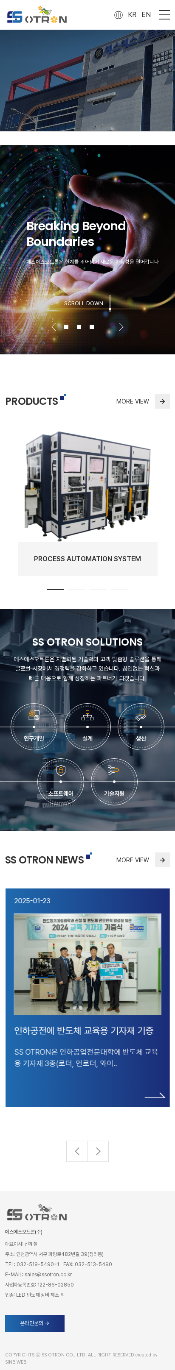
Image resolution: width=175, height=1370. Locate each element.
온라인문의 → (35, 1323)
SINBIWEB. (16, 1362)
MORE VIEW (141, 401)
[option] (87, 249)
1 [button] (55, 589)
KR (132, 15)
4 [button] (109, 327)
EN (146, 15)
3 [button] (96, 327)
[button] (98, 1151)
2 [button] (83, 327)
